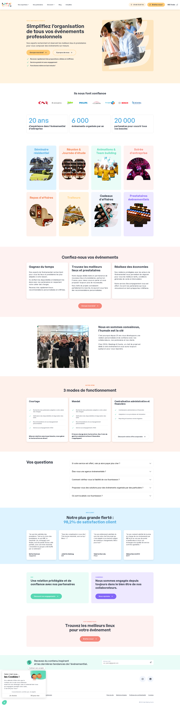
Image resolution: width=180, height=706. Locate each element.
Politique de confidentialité (137, 695)
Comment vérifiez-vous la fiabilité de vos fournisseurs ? (96, 479)
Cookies (151, 695)
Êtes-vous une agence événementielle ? (89, 471)
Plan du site (110, 695)
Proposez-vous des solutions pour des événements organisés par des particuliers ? (107, 488)
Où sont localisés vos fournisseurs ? (87, 496)
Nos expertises (23, 5)
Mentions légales (121, 695)
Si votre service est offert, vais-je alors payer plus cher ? (96, 463)
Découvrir (50, 5)
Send (150, 662)
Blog (60, 5)
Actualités (69, 5)
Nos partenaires (38, 5)
